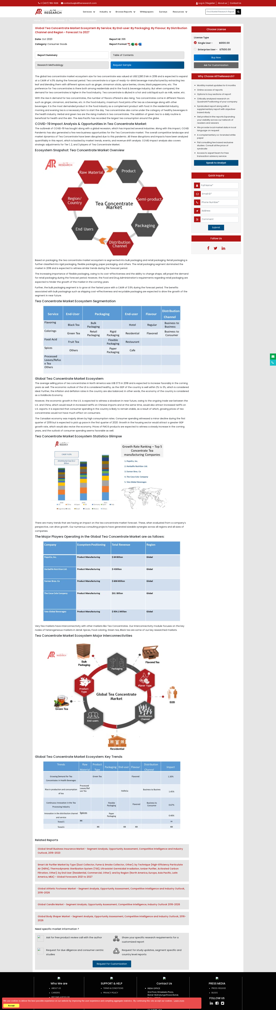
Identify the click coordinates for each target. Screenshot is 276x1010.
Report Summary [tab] (47, 55)
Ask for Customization (216, 65)
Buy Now (216, 57)
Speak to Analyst (216, 162)
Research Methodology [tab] (50, 65)
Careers (55, 992)
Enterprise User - (214, 49)
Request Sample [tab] (122, 65)
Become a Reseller (60, 997)
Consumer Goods (55, 20)
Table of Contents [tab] (123, 55)
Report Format (118, 44)
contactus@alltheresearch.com (80, 3)
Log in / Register (206, 3)
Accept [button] (11, 1006)
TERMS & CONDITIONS (113, 988)
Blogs (214, 992)
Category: (51, 44)
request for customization (112, 963)
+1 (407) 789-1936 (49, 3)
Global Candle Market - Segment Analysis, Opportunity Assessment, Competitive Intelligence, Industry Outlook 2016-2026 (109, 904)
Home (37, 20)
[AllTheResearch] (49, 12)
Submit (216, 227)
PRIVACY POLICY (110, 992)
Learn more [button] (179, 1000)
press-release (218, 988)
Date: (43, 39)
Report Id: (117, 39)
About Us (56, 988)
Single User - (214, 43)
